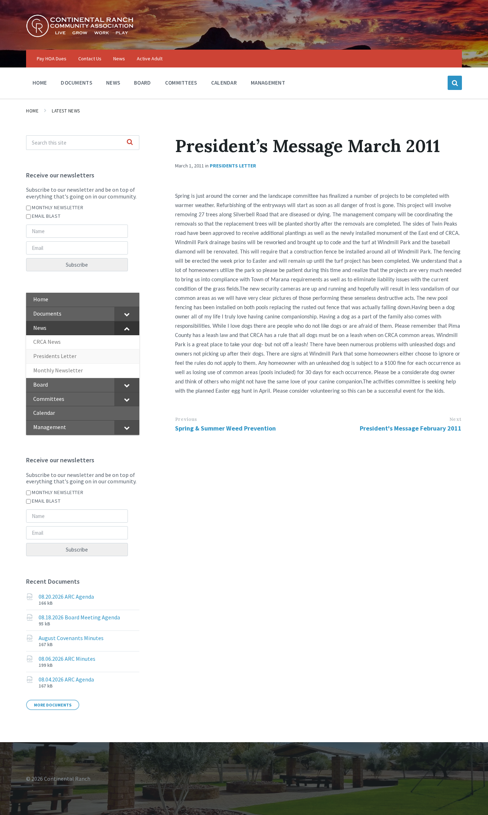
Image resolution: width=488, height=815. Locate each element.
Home (32, 111)
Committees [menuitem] (181, 82)
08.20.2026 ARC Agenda (66, 596)
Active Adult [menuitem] (150, 58)
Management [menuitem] (268, 82)
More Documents (52, 705)
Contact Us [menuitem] (89, 58)
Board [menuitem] (142, 82)
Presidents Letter (233, 165)
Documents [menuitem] (76, 82)
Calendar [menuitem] (224, 82)
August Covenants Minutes (71, 638)
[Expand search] (455, 83)
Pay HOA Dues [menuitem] (51, 58)
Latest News (66, 111)
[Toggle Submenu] (126, 314)
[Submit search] (130, 142)
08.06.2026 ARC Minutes (67, 658)
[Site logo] (79, 35)
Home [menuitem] (40, 82)
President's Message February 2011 (411, 428)
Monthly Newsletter (57, 207)
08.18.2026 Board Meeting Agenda (79, 617)
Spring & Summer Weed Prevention (225, 428)
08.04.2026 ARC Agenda (66, 679)
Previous (186, 419)
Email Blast (46, 216)
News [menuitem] (119, 58)
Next (455, 419)
